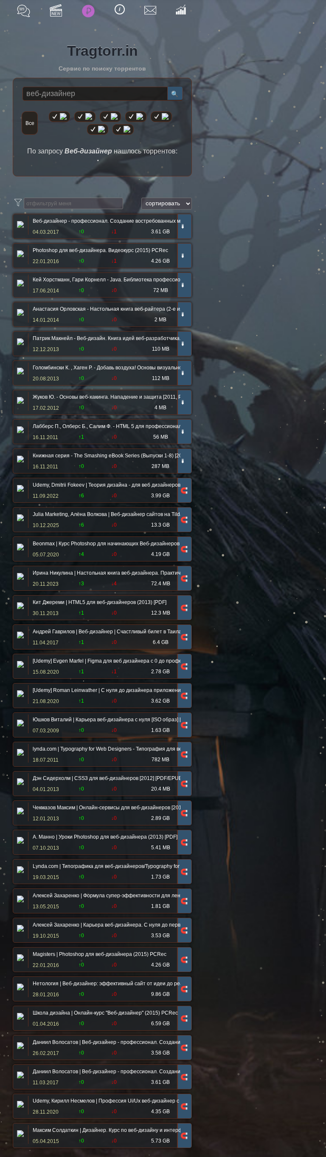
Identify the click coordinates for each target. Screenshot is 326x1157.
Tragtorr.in (102, 51)
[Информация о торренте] (19, 225)
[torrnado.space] (97, 129)
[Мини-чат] (23, 10)
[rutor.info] (59, 116)
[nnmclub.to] (85, 116)
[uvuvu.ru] (135, 116)
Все (29, 123)
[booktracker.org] (161, 116)
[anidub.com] (110, 116)
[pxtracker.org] (123, 129)
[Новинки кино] (56, 10)
